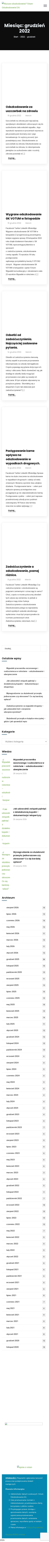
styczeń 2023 (25, 1179)
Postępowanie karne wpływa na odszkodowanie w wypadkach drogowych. (23, 457)
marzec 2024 (25, 1095)
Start (16, 37)
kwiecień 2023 (25, 1166)
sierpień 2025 (25, 985)
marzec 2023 (25, 1172)
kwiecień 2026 (25, 933)
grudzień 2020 (25, 1340)
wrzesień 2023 (25, 1134)
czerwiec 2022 (25, 1224)
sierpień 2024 (25, 1063)
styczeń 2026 (25, 953)
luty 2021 (25, 1328)
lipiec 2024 (25, 1069)
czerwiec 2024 (25, 1075)
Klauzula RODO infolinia (15, 1534)
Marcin (28, 115)
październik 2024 (25, 1050)
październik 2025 (25, 972)
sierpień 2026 (25, 907)
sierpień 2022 (25, 1211)
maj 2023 (25, 1159)
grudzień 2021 (25, 1263)
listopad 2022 (25, 1192)
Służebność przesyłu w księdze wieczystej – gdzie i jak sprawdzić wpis (24, 720)
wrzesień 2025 (25, 979)
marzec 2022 (25, 1244)
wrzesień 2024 (25, 1056)
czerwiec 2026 (25, 920)
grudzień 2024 (25, 1037)
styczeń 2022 (25, 1256)
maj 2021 (25, 1308)
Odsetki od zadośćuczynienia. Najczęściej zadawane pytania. (21, 341)
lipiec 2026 (25, 914)
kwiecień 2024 (25, 1088)
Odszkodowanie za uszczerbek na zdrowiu (22, 109)
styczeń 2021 (25, 1334)
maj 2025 (25, 1004)
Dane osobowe (24, 1441)
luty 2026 (25, 946)
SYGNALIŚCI (11, 1478)
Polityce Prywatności (34, 1527)
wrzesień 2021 (25, 1282)
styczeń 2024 (25, 1108)
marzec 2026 (25, 940)
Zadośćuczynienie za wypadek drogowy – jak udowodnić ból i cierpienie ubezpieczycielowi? (23, 709)
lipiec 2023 (25, 1147)
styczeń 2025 (25, 1030)
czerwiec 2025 (25, 998)
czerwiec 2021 (25, 1302)
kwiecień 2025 (25, 1011)
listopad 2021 (25, 1269)
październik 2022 (25, 1198)
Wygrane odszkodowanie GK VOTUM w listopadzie (23, 216)
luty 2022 (25, 1250)
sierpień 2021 (25, 1289)
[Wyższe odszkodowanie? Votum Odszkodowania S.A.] (24, 5)
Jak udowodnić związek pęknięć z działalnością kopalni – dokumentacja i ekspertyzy (21, 684)
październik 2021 (25, 1276)
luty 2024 (25, 1101)
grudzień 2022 (25, 1185)
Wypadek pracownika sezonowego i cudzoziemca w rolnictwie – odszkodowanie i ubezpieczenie (24, 671)
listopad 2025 (25, 966)
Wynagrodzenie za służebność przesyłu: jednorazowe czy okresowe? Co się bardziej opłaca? (23, 696)
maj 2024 (25, 1082)
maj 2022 (25, 1231)
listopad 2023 (25, 1121)
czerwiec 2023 (25, 1153)
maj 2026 (25, 927)
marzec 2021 (25, 1321)
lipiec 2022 (25, 1218)
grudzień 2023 (25, 1114)
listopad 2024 (25, 1043)
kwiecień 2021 (25, 1315)
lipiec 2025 (25, 991)
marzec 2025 (25, 1017)
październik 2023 (25, 1127)
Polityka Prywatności (24, 1438)
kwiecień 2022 (25, 1237)
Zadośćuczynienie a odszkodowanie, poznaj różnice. (22, 571)
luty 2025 (25, 1024)
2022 (22, 37)
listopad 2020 (25, 1347)
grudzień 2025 (25, 959)
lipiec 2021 (25, 1295)
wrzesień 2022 (25, 1205)
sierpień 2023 (25, 1140)
